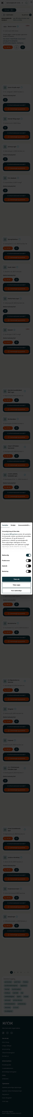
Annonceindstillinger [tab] (24, 525)
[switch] (28, 560)
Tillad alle (16, 579)
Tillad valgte (16, 585)
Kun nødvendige (16, 590)
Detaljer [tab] (13, 525)
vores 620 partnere (12, 534)
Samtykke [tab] (5, 525)
